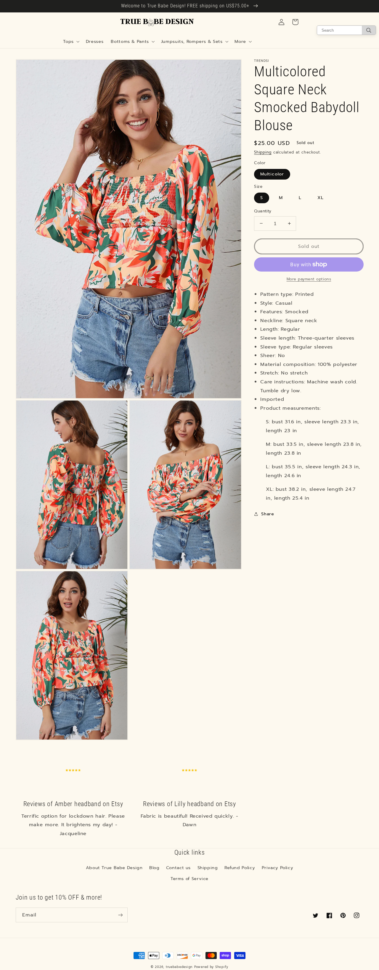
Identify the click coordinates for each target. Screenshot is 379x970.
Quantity (262, 211)
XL (320, 197)
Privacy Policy (277, 867)
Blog (154, 867)
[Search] (369, 30)
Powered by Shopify (211, 967)
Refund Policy (239, 867)
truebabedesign (179, 967)
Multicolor (272, 174)
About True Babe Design (114, 867)
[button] (71, 41)
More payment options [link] (309, 279)
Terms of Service (189, 878)
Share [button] (267, 513)
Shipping (263, 152)
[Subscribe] (120, 915)
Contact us (178, 867)
